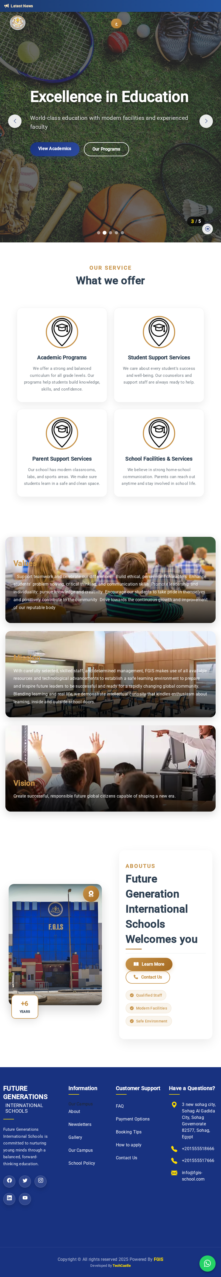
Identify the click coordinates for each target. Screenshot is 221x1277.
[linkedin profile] (9, 1199)
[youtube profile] (25, 1199)
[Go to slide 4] (116, 233)
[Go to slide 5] (122, 232)
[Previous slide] (15, 121)
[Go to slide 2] (104, 232)
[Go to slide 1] (98, 232)
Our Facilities (105, 159)
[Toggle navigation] (206, 23)
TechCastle (122, 1266)
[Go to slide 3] (110, 232)
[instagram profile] (40, 1181)
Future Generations (25, 1099)
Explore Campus (54, 159)
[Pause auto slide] (207, 229)
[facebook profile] (9, 1181)
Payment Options (133, 1119)
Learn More (152, 964)
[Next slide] (206, 121)
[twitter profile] (25, 1181)
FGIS (159, 1259)
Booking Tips (129, 1132)
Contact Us (151, 977)
